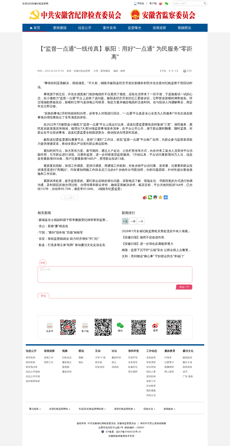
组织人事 (151, 371)
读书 (185, 371)
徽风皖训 (187, 357)
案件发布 (109, 27)
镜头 (81, 362)
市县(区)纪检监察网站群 (91, 408)
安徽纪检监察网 (82, 70)
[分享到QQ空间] (160, 197)
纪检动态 (67, 357)
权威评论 (133, 366)
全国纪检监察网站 (58, 408)
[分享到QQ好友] (155, 197)
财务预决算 (32, 366)
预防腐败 (151, 390)
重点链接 (34, 408)
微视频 (65, 366)
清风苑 (115, 366)
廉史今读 (187, 362)
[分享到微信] (150, 197)
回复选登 (100, 366)
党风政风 (151, 357)
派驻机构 (151, 376)
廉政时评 (116, 357)
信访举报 (151, 366)
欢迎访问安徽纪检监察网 (35, 3)
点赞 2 (71, 197)
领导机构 (30, 357)
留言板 (98, 362)
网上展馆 (169, 371)
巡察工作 (48, 362)
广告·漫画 (188, 376)
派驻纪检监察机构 (123, 408)
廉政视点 (67, 362)
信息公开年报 (33, 376)
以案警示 (169, 362)
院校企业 (148, 408)
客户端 (153, 3)
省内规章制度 (33, 381)
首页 (37, 27)
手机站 (141, 3)
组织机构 (30, 362)
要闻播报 (60, 27)
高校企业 (151, 395)
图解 (81, 357)
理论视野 (133, 371)
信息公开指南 (33, 371)
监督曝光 (134, 27)
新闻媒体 (168, 408)
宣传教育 (151, 385)
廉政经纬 (67, 371)
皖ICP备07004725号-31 (128, 431)
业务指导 (133, 362)
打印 (189, 70)
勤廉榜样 (169, 366)
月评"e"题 (100, 357)
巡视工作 (48, 357)
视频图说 (184, 27)
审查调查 (151, 362)
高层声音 (133, 357)
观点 (114, 362)
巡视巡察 (159, 27)
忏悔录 (168, 357)
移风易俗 (187, 366)
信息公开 (84, 27)
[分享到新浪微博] (145, 197)
